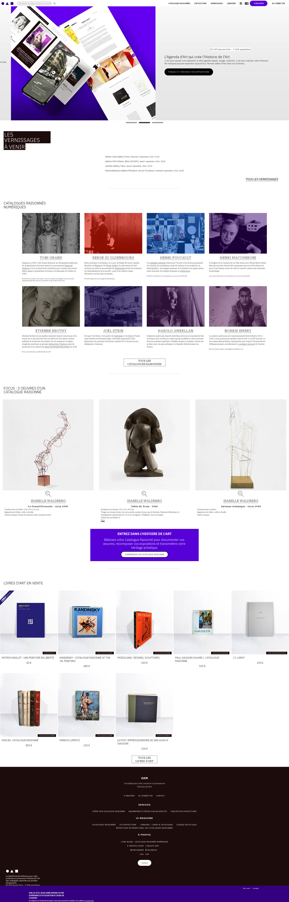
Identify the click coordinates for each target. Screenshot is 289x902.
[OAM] (7, 3)
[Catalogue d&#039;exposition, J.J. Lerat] (260, 622)
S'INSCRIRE (129, 796)
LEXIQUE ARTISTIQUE (186, 825)
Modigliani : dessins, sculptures (138, 657)
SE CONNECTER (145, 796)
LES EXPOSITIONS (127, 825)
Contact (144, 863)
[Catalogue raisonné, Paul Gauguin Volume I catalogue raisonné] (202, 622)
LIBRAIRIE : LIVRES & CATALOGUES (156, 825)
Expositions (200, 3)
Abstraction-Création (58, 344)
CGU (142, 854)
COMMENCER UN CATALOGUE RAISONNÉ (144, 554)
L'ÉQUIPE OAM (152, 846)
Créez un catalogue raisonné (143, 73)
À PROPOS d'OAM (135, 846)
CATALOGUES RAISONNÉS (104, 825)
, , (132, 156)
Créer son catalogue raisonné (108, 811)
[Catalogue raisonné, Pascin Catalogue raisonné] (29, 705)
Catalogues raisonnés (179, 3)
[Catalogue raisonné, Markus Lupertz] (87, 705)
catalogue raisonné (157, 263)
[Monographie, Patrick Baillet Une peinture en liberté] (29, 622)
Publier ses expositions (183, 811)
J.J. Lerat (239, 657)
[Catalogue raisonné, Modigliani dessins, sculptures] (144, 622)
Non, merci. (247, 888)
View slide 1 (131, 122)
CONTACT (160, 796)
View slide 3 (157, 122)
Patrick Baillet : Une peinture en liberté (28, 657)
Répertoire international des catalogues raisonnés (144, 828)
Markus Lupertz (70, 740)
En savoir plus (89, 900)
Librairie (231, 3)
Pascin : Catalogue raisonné (20, 740)
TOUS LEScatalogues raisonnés (144, 362)
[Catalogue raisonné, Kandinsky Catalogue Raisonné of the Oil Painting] (87, 622)
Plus (103, 520)
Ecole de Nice (112, 265)
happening (119, 268)
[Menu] (241, 3)
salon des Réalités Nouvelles (57, 347)
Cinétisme (118, 336)
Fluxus (98, 265)
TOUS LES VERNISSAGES (262, 179)
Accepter (256, 888)
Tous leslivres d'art (144, 759)
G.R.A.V (131, 336)
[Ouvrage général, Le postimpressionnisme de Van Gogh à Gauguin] (144, 705)
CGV (147, 854)
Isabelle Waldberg (48, 501)
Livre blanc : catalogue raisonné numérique (144, 842)
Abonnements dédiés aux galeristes (148, 811)
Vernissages (217, 3)
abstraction (185, 271)
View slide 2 (144, 122)
